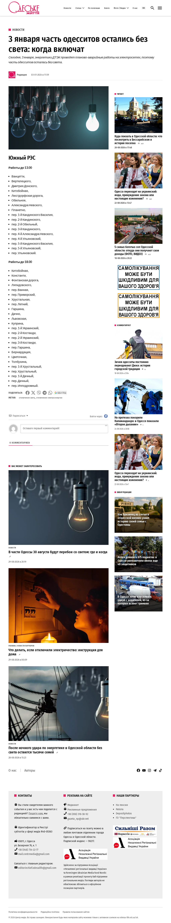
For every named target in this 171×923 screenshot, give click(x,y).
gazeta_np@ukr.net (78, 818)
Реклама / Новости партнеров (21, 646)
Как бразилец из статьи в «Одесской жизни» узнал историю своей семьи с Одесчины (133, 520)
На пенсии (122, 805)
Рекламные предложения (82, 809)
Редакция (22, 74)
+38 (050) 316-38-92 (77, 814)
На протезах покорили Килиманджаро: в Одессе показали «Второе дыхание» (137, 421)
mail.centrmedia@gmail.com (33, 854)
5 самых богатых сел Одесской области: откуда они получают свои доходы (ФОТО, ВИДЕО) (137, 250)
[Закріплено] (159, 8)
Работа (119, 809)
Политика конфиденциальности (23, 912)
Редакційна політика (50, 912)
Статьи (78, 8)
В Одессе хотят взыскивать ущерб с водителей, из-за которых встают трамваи (135, 600)
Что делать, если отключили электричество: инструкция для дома (56, 652)
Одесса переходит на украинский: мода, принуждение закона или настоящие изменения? (136, 195)
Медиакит (73, 805)
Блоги (107, 8)
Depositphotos (124, 813)
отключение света (27, 397)
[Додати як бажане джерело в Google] (60, 393)
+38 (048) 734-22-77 (28, 849)
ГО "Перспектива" (126, 817)
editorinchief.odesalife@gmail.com (37, 867)
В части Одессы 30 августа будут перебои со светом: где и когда (58, 552)
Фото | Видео (120, 8)
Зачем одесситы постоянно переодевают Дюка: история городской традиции (132, 365)
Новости (67, 8)
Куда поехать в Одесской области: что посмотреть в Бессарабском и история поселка (138, 140)
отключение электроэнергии (49, 397)
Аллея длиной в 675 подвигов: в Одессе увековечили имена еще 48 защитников (138, 561)
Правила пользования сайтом (76, 912)
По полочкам (94, 8)
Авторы (29, 770)
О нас (135, 8)
